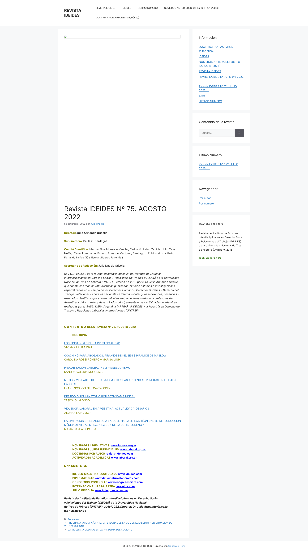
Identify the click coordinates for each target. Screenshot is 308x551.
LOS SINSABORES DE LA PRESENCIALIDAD (92, 343)
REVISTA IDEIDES (72, 13)
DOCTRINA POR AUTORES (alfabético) (117, 17)
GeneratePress (176, 545)
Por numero (74, 519)
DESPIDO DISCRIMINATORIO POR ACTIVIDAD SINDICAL (99, 396)
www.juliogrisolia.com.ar (111, 490)
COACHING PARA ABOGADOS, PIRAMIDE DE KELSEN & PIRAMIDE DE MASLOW (115, 355)
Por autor (205, 198)
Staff (202, 95)
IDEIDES (126, 7)
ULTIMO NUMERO (148, 7)
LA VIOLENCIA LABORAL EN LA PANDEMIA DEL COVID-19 (100, 529)
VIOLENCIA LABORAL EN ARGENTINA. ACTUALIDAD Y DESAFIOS (106, 408)
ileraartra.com (125, 486)
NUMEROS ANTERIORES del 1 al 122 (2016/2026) (191, 7)
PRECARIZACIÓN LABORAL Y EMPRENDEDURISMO (97, 367)
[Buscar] (239, 133)
